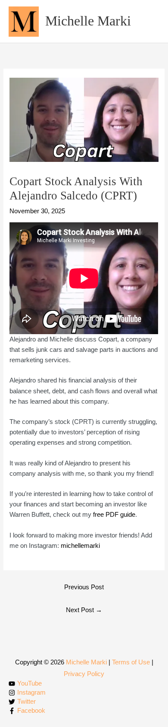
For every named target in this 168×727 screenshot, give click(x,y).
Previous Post (84, 587)
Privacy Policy (84, 673)
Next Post (84, 610)
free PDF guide (114, 514)
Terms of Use (131, 662)
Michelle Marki (88, 20)
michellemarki (80, 545)
